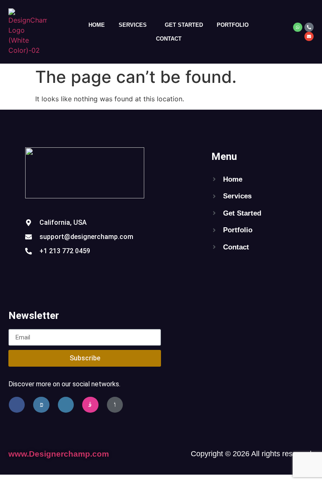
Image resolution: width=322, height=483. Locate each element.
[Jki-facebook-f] (17, 405)
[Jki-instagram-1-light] (90, 405)
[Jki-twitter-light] (41, 405)
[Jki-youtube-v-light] (115, 405)
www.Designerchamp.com (58, 454)
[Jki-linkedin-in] (66, 405)
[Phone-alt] (309, 27)
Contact (169, 39)
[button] (135, 25)
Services (133, 25)
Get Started (184, 25)
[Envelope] (309, 36)
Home (96, 25)
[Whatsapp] (297, 27)
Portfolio (233, 25)
